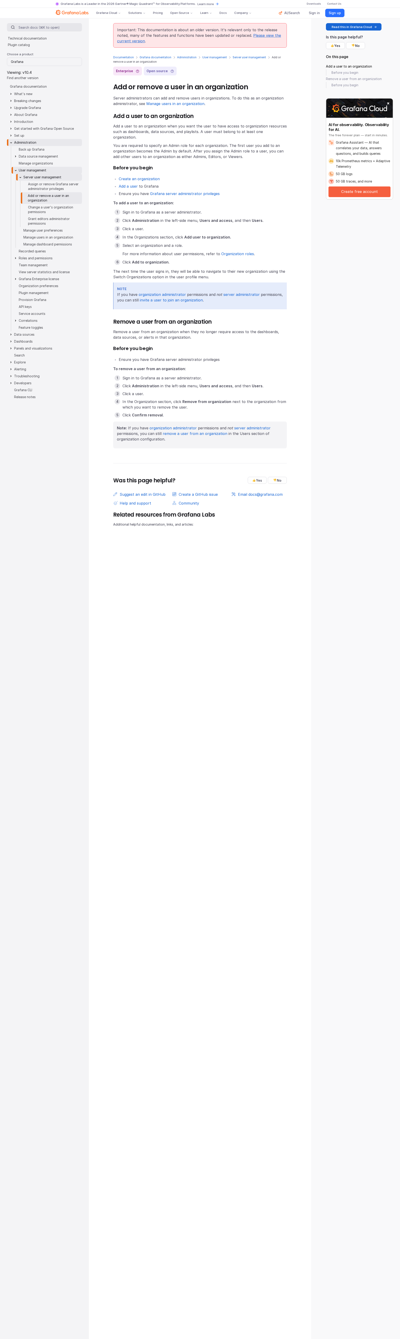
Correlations (28, 320)
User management (214, 57)
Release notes (25, 397)
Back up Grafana (31, 149)
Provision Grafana (32, 300)
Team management (33, 265)
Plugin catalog (19, 45)
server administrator (241, 294)
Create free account (359, 191)
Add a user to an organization (349, 66)
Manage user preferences (43, 230)
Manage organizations (36, 163)
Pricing (158, 13)
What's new (23, 94)
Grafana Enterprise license (39, 279)
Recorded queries (32, 251)
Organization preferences (38, 286)
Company (241, 13)
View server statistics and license (44, 272)
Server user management (249, 57)
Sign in (314, 13)
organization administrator (162, 294)
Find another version (22, 78)
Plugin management (34, 293)
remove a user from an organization (195, 433)
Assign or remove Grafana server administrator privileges (53, 186)
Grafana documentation (155, 57)
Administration (187, 57)
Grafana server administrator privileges (185, 193)
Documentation (123, 57)
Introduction (23, 122)
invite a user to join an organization (171, 300)
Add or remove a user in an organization (48, 198)
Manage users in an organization (175, 103)
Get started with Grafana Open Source (44, 128)
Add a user (128, 186)
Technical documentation (27, 38)
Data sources (24, 334)
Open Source (179, 13)
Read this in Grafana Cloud (352, 27)
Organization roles (237, 253)
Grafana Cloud (106, 13)
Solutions (135, 13)
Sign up (335, 13)
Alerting (20, 369)
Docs (223, 13)
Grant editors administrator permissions (49, 221)
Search (19, 355)
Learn (204, 13)
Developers (22, 383)
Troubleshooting (27, 376)
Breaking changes (27, 101)
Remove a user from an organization (354, 79)
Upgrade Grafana (27, 108)
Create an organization (139, 179)
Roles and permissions (36, 258)
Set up (19, 135)
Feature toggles (31, 327)
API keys (25, 307)
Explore (20, 362)
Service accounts (32, 314)
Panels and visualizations (33, 348)
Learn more (205, 4)
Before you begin (344, 72)
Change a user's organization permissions (50, 209)
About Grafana (25, 115)
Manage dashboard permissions (47, 244)
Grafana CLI (23, 390)
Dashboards (23, 341)
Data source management (38, 156)
